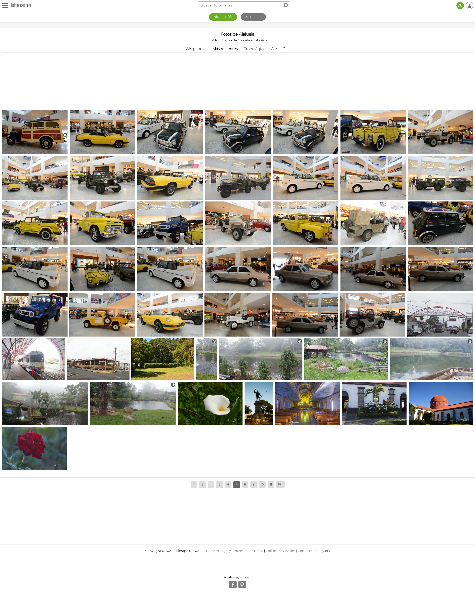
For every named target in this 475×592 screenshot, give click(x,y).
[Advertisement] (237, 80)
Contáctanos (308, 551)
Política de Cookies (280, 551)
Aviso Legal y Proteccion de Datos (237, 551)
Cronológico (254, 49)
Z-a (286, 49)
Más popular (196, 49)
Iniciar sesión (223, 17)
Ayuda (325, 551)
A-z (274, 49)
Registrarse (253, 17)
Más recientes (225, 49)
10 (262, 484)
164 (280, 484)
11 (271, 484)
